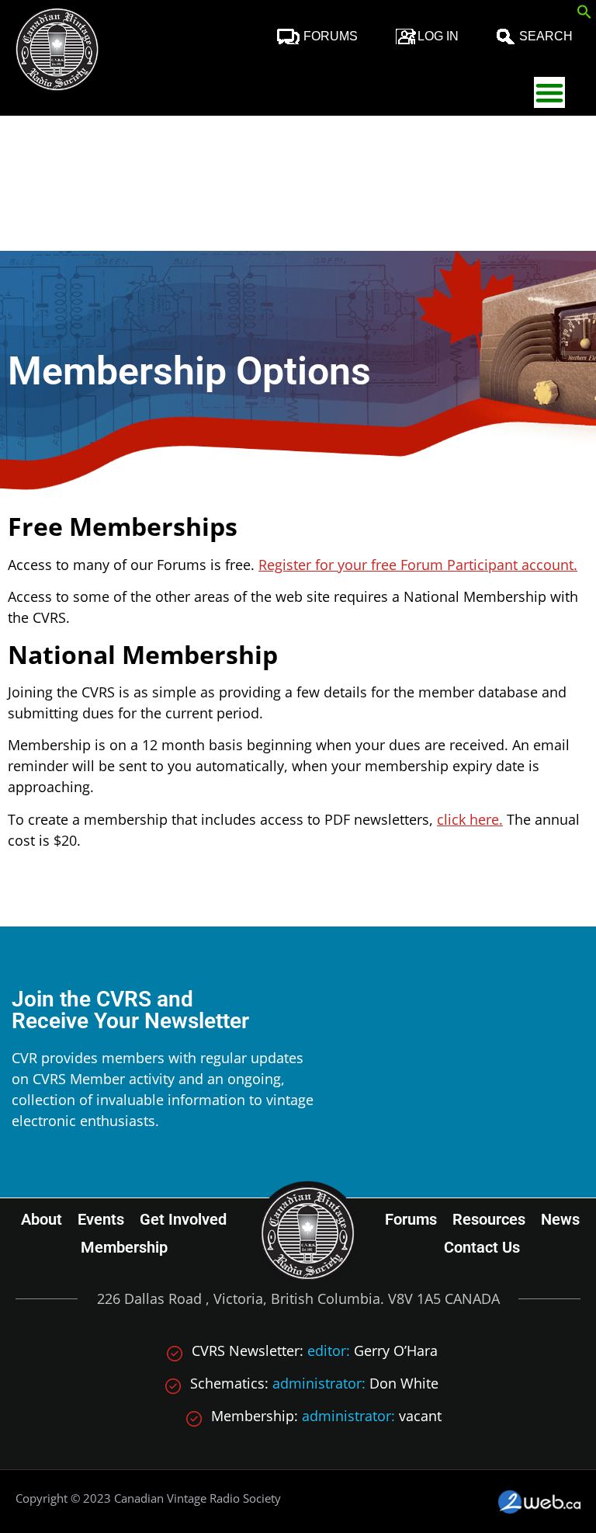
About (41, 1219)
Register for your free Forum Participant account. (417, 564)
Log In (438, 36)
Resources (488, 1219)
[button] (584, 14)
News (560, 1219)
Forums (330, 36)
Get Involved (183, 1219)
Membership (124, 1247)
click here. (470, 819)
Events (101, 1219)
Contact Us (482, 1247)
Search (546, 36)
